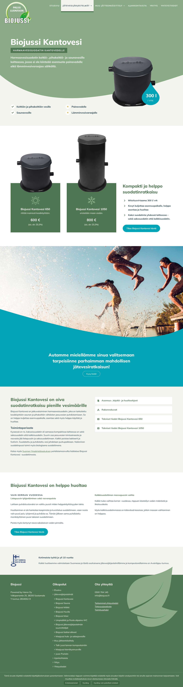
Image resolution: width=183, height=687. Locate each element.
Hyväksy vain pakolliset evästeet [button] (106, 683)
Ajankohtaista (61, 658)
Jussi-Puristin (62, 654)
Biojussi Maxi (62, 616)
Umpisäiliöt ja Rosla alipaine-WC (71, 620)
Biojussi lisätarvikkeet (66, 632)
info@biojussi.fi (102, 595)
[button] (133, 400)
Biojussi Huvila (63, 611)
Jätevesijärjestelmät (63, 594)
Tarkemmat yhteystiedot (106, 603)
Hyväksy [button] (86, 683)
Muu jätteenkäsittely (64, 640)
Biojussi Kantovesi (64, 599)
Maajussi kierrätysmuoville (68, 649)
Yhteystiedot (60, 666)
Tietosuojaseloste (103, 606)
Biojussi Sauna (63, 603)
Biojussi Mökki (62, 607)
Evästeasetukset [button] (71, 683)
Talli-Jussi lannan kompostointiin (71, 645)
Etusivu (57, 590)
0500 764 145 (101, 592)
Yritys (56, 662)
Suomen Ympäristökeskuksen (36, 451)
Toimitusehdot (102, 610)
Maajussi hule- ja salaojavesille (70, 636)
